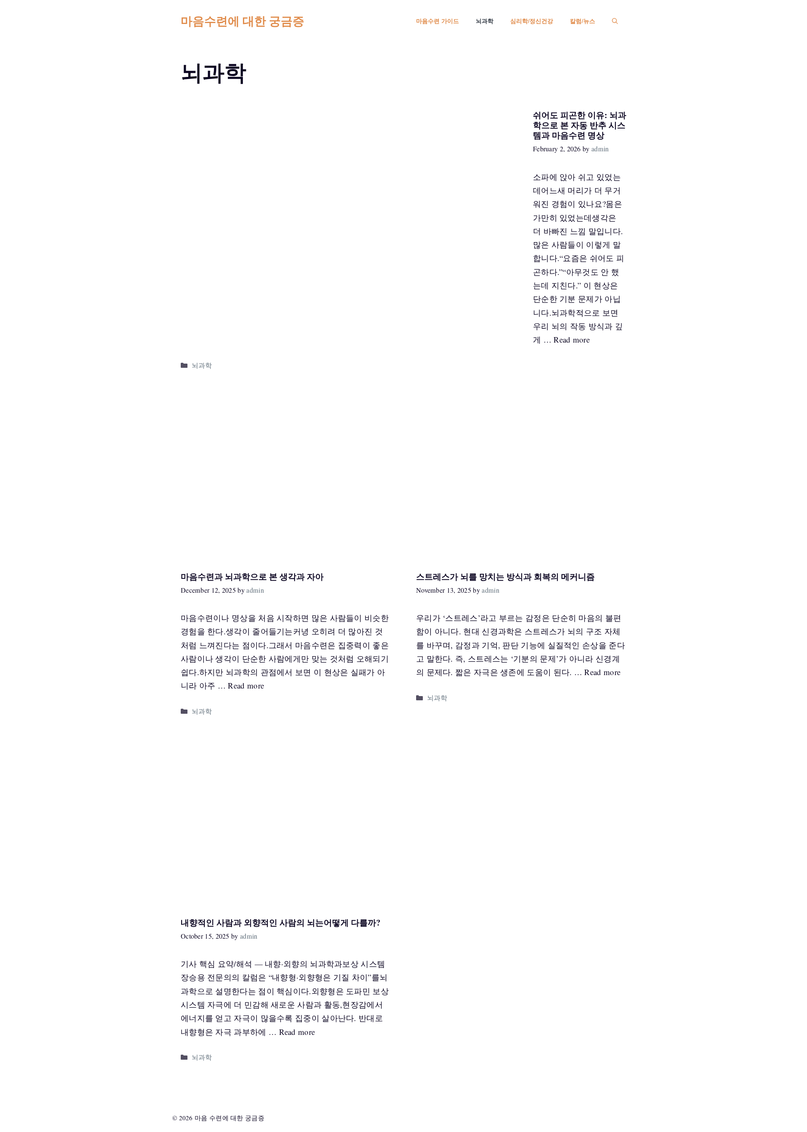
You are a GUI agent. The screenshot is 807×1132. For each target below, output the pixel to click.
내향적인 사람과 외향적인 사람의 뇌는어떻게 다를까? (280, 922)
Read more (572, 339)
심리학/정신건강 (531, 20)
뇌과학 (484, 20)
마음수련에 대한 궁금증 (242, 20)
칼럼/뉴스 (582, 20)
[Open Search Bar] (615, 21)
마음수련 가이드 (437, 20)
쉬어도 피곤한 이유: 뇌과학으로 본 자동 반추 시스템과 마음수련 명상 (579, 125)
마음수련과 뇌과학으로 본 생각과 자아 (252, 576)
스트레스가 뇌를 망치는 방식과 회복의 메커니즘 (505, 576)
